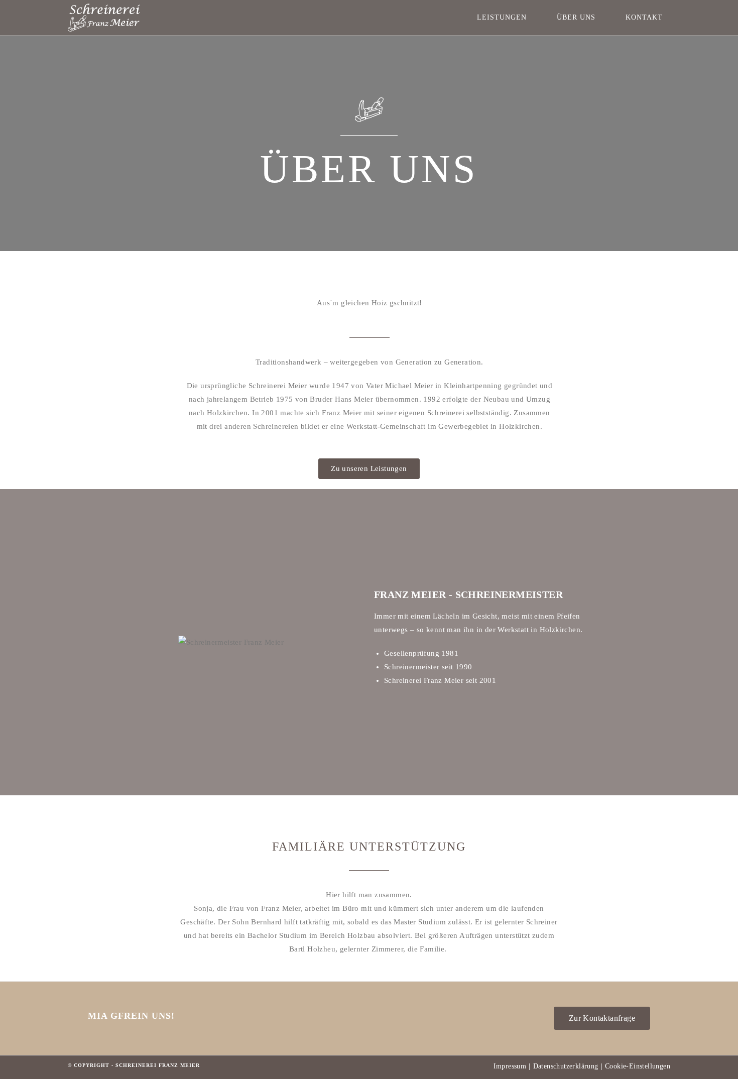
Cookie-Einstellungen (637, 1066)
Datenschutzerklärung (565, 1066)
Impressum (510, 1066)
